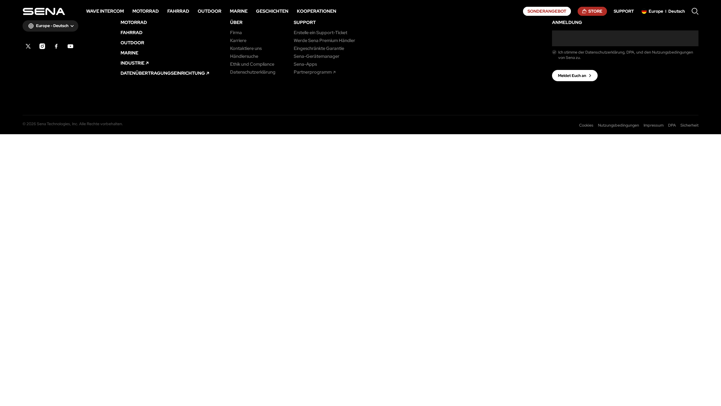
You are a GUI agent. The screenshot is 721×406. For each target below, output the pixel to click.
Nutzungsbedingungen (618, 125)
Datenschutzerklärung (252, 72)
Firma (236, 32)
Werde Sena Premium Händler (324, 40)
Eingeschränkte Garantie (319, 48)
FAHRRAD (132, 32)
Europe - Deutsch (52, 25)
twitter (28, 46)
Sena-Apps (305, 64)
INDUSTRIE (132, 63)
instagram (42, 46)
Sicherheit (689, 125)
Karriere (238, 40)
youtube (70, 46)
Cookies (586, 125)
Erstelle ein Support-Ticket (320, 32)
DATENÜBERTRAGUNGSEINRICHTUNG (163, 73)
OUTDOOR (132, 43)
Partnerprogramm (313, 72)
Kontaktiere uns (246, 48)
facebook (56, 46)
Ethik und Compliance (252, 64)
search (695, 11)
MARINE (129, 53)
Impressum (654, 125)
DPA (672, 125)
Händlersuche (244, 56)
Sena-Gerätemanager (316, 56)
